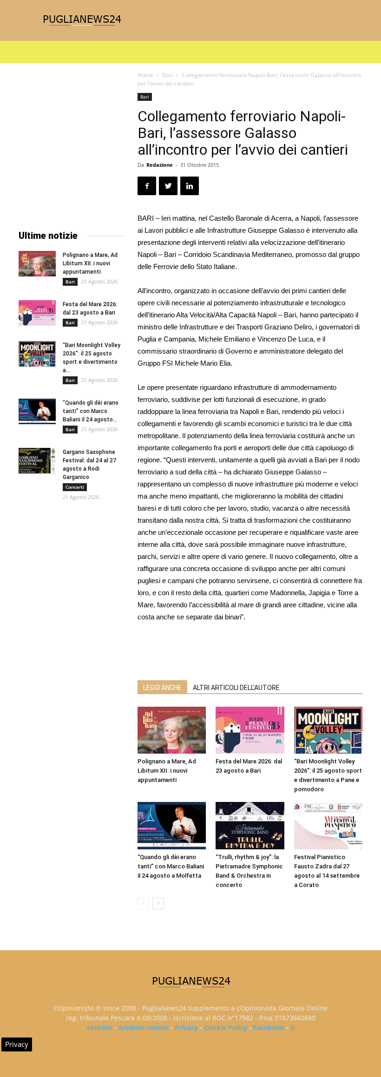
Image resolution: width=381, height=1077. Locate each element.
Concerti (75, 487)
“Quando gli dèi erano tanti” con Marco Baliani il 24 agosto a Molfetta (171, 866)
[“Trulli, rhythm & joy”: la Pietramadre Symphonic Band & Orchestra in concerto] (250, 825)
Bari (167, 75)
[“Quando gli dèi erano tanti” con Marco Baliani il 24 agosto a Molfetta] (172, 825)
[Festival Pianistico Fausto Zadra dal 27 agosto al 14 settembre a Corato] (328, 825)
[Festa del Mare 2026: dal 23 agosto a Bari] (250, 730)
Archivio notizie (143, 1027)
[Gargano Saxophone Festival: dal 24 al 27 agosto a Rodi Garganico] (37, 460)
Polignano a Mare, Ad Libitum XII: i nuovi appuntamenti (167, 770)
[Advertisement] (250, 649)
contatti (99, 1027)
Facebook (268, 1027)
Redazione (159, 164)
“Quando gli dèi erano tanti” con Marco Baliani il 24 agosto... (90, 411)
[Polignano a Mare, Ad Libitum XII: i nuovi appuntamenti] (172, 730)
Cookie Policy (225, 1027)
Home (145, 75)
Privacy (186, 1027)
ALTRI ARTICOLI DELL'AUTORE (236, 687)
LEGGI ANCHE (162, 687)
